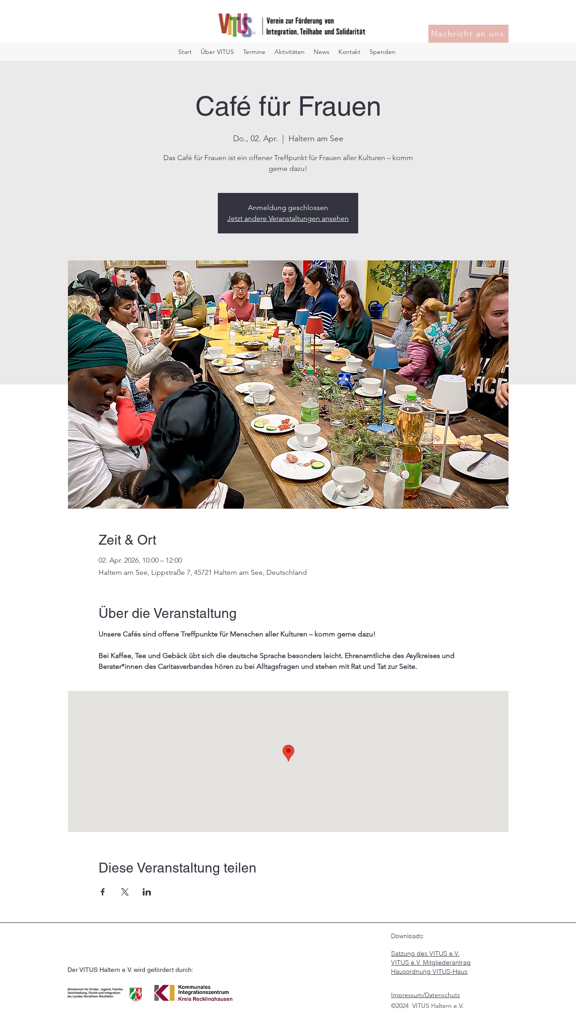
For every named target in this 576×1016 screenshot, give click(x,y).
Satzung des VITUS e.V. (425, 953)
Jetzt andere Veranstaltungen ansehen (288, 218)
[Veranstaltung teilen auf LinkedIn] (147, 891)
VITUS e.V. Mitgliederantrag (431, 962)
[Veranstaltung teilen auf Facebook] (103, 891)
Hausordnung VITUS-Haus (429, 971)
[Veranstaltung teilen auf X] (125, 891)
